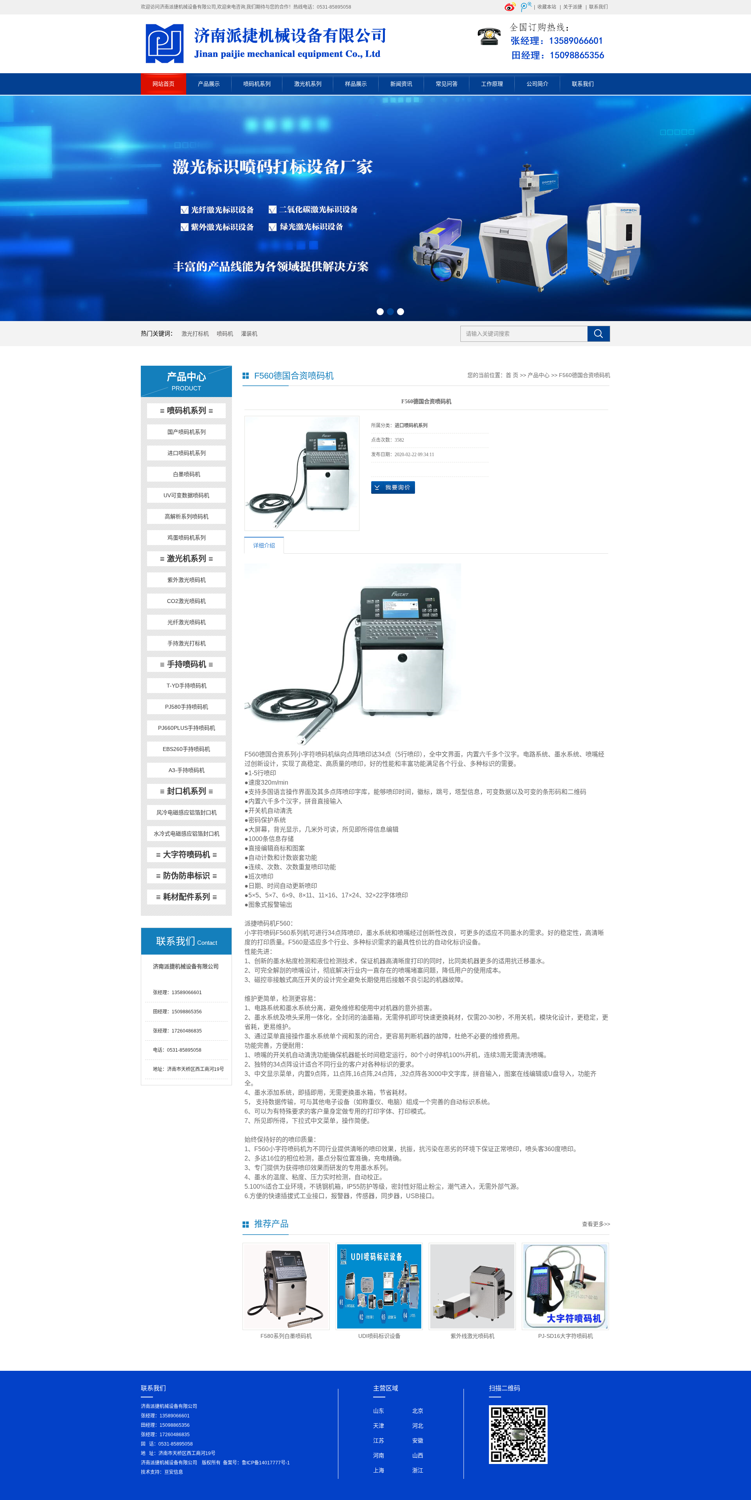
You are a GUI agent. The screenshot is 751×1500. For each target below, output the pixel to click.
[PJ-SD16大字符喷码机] (565, 1286)
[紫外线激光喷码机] (472, 1286)
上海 (378, 1470)
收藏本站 (546, 7)
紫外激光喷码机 (186, 580)
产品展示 (209, 84)
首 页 (512, 375)
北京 (417, 1411)
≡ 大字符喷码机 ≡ (186, 854)
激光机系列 (308, 84)
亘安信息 (173, 1472)
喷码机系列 (257, 84)
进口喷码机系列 (186, 453)
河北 (417, 1425)
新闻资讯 (401, 84)
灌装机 (249, 333)
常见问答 (447, 84)
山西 (417, 1455)
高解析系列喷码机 (186, 516)
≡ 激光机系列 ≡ (186, 558)
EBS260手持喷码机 (186, 749)
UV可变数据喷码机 (186, 495)
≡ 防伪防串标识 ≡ (186, 876)
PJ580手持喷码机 (186, 707)
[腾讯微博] (526, 6)
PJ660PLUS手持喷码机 (186, 728)
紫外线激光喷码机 (472, 1336)
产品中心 (539, 375)
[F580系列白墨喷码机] (286, 1286)
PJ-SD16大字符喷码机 (565, 1336)
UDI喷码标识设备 (379, 1336)
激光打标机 (195, 333)
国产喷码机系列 (186, 432)
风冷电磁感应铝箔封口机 (186, 812)
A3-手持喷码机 (187, 770)
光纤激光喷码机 (186, 622)
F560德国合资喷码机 (584, 375)
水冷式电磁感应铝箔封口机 (186, 833)
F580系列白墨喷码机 (286, 1336)
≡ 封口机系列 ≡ (186, 791)
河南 (378, 1455)
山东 (378, 1411)
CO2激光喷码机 (186, 601)
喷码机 (225, 333)
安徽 (417, 1440)
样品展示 (356, 84)
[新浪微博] (510, 6)
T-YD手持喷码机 (187, 685)
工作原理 (492, 84)
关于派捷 (572, 7)
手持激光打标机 (186, 643)
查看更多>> (596, 1224)
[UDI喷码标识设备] (379, 1286)
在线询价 (393, 487)
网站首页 (163, 84)
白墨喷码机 (186, 474)
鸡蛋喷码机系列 (186, 537)
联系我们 (598, 7)
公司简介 (537, 84)
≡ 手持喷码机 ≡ (186, 664)
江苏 (378, 1440)
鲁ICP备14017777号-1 (266, 1463)
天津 (378, 1425)
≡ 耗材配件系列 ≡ (186, 897)
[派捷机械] (375, 43)
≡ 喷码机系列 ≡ (186, 410)
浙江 (417, 1470)
